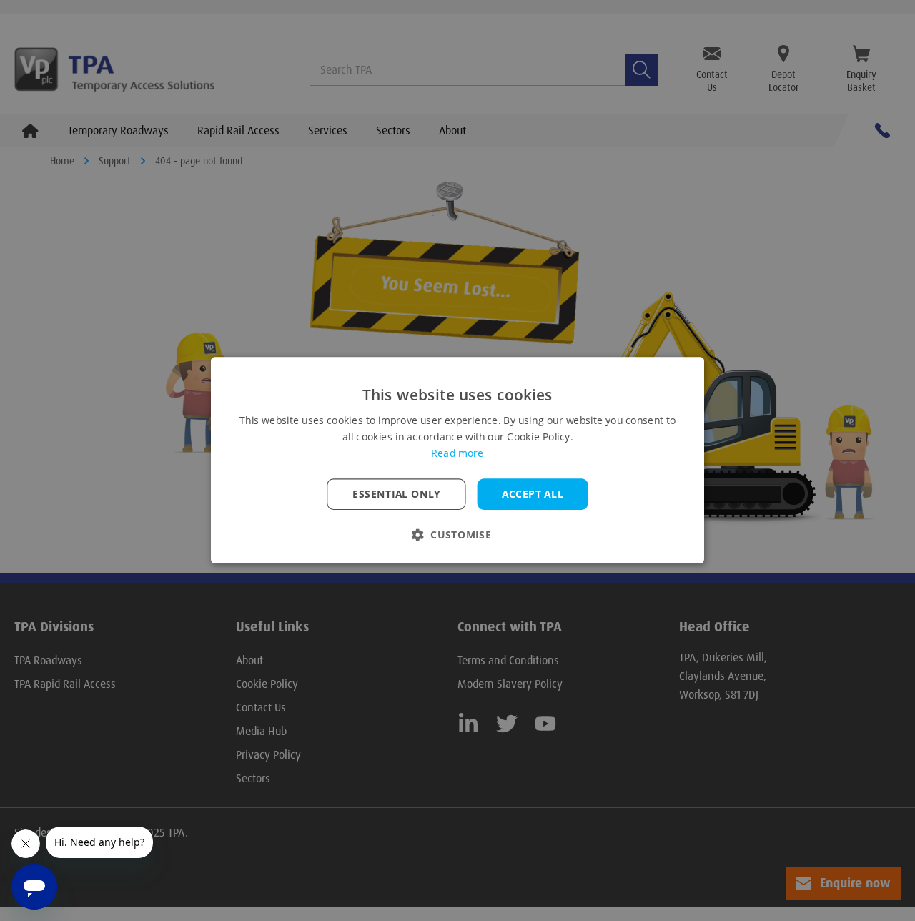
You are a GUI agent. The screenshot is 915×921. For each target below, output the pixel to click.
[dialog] (457, 460)
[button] (457, 535)
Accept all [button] (532, 494)
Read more (457, 454)
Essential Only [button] (396, 494)
